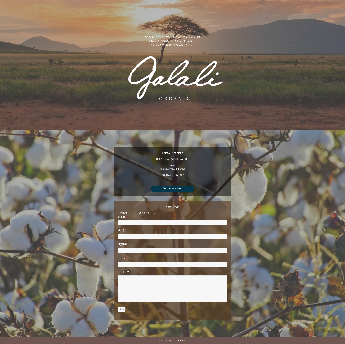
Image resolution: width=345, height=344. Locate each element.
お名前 (122, 217)
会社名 (121, 230)
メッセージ (124, 272)
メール (122, 258)
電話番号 (123, 244)
